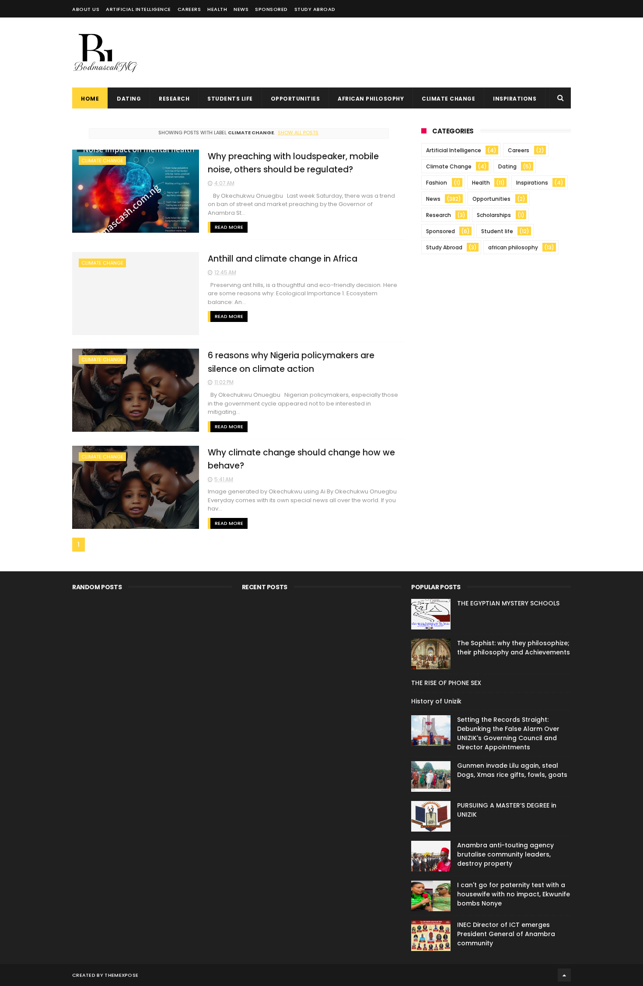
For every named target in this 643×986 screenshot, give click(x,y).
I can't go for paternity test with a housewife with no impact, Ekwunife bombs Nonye (513, 894)
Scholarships (494, 215)
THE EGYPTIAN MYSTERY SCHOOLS (508, 603)
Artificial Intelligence (138, 9)
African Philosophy (371, 98)
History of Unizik (436, 701)
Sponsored (271, 9)
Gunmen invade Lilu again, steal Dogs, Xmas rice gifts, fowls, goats (512, 770)
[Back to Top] (564, 975)
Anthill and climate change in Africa (282, 259)
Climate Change (448, 98)
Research (174, 98)
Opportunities (295, 98)
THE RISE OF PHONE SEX (446, 682)
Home (90, 98)
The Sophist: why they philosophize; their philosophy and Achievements (513, 648)
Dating (129, 98)
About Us (85, 9)
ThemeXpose (121, 975)
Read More (229, 227)
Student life (497, 231)
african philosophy (513, 247)
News (241, 9)
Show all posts (298, 132)
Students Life (230, 98)
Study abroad (314, 9)
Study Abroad (444, 247)
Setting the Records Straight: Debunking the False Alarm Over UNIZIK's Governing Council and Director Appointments (508, 733)
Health (217, 9)
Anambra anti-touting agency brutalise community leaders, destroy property (505, 854)
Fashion (436, 182)
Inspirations (514, 98)
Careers (189, 9)
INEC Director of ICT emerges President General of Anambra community (506, 934)
